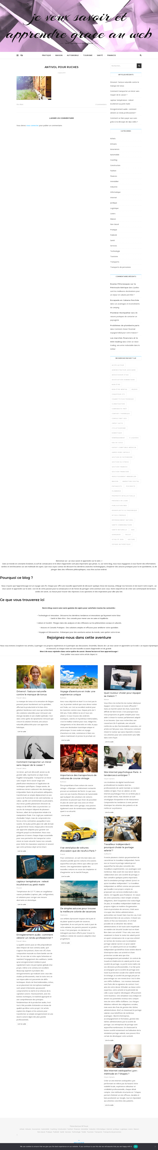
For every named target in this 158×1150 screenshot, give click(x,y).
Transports (114, 262)
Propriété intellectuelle (123, 496)
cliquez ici (93, 654)
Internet (113, 197)
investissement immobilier (124, 476)
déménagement (118, 438)
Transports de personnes (120, 267)
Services (113, 245)
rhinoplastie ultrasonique (124, 510)
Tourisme (88, 55)
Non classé (114, 224)
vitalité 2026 (118, 539)
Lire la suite (22, 731)
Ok (136, 1146)
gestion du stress (120, 462)
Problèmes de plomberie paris (124, 325)
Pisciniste (130, 486)
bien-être (116, 384)
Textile (83, 1132)
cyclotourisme (119, 428)
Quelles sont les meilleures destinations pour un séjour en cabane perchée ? (125, 291)
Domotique (117, 433)
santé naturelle (119, 530)
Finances (111, 55)
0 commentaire (101, 104)
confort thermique (121, 413)
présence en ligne (120, 501)
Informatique (115, 192)
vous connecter (32, 125)
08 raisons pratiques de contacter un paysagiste (123, 316)
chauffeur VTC (118, 394)
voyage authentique (121, 544)
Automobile (73, 55)
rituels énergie (119, 515)
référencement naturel (122, 520)
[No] (155, 1146)
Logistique (114, 208)
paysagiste (117, 486)
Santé (100, 55)
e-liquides (134, 438)
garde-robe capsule (121, 452)
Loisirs (112, 213)
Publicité (113, 235)
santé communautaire (122, 525)
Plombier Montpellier (120, 313)
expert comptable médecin (124, 447)
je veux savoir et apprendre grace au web (79, 24)
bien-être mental (119, 389)
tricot (128, 534)
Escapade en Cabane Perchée (124, 300)
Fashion (113, 170)
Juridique (113, 203)
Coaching (113, 160)
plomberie (116, 491)
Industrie (113, 187)
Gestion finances (120, 467)
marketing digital (131, 481)
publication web (119, 505)
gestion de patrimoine (122, 457)
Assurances (114, 149)
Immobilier (114, 181)
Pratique (46, 55)
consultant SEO (119, 418)
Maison (59, 55)
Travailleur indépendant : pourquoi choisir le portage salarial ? (119, 847)
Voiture (131, 539)
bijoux (135, 389)
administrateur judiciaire (124, 370)
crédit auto (117, 423)
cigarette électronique (123, 399)
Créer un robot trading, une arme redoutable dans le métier (125, 345)
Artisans (113, 144)
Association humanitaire (123, 379)
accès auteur (118, 365)
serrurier (116, 534)
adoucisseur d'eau (120, 375)
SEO (133, 530)
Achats (113, 138)
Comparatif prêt (119, 409)
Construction (115, 165)
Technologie (115, 251)
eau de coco (117, 442)
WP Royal (84, 1126)
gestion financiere (120, 471)
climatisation (118, 404)
